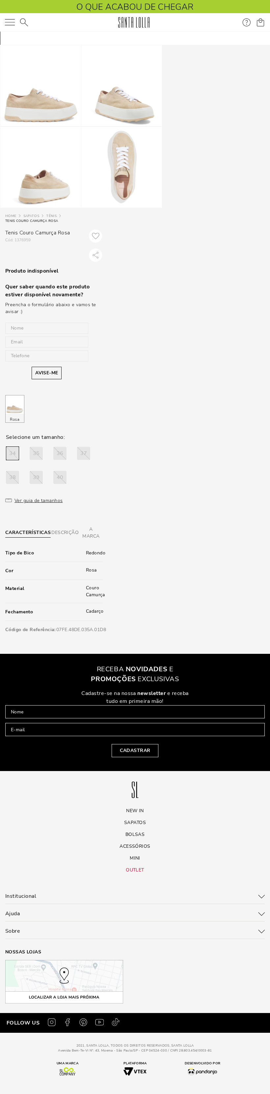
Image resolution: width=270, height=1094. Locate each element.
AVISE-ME (46, 373)
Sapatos (31, 216)
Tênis (51, 216)
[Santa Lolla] (133, 22)
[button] (12, 453)
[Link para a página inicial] (10, 216)
